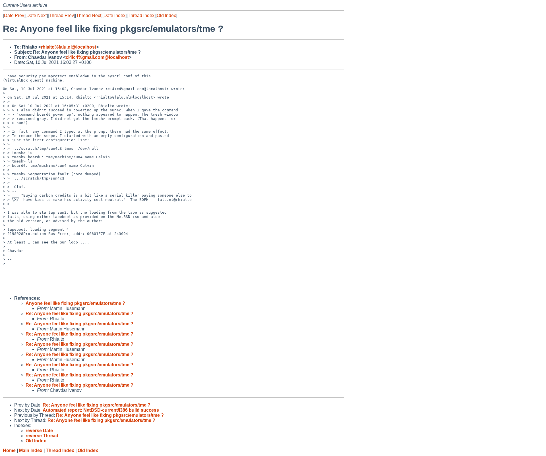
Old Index (166, 15)
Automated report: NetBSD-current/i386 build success (101, 410)
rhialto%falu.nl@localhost (68, 47)
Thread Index (141, 15)
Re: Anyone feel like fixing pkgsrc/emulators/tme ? (79, 313)
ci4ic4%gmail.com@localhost (97, 57)
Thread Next (88, 15)
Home (9, 450)
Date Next (36, 15)
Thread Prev (61, 15)
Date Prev (14, 15)
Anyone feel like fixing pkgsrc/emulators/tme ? (75, 303)
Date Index (114, 15)
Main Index (30, 450)
